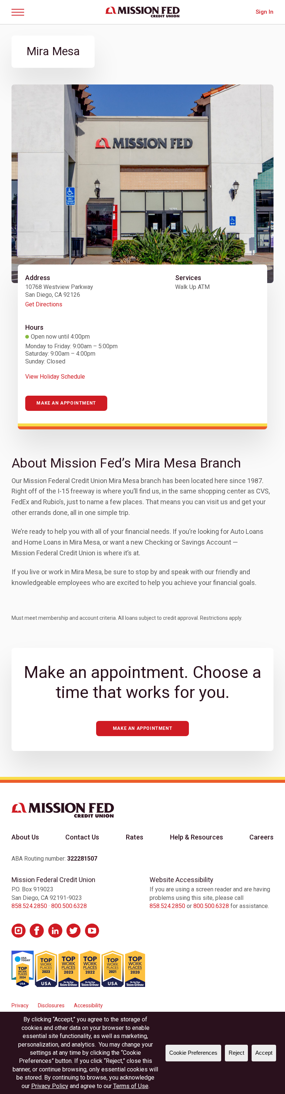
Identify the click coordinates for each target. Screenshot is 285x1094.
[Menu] (20, 12)
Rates (134, 837)
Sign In (264, 12)
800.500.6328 (69, 906)
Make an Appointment (66, 403)
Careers (261, 837)
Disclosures (51, 1005)
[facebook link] (37, 931)
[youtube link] (92, 931)
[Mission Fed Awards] (78, 969)
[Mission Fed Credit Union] (142, 12)
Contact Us (82, 837)
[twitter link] (73, 931)
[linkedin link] (55, 931)
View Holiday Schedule (55, 376)
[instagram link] (19, 931)
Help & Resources (196, 837)
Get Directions (43, 304)
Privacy (20, 1005)
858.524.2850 (29, 906)
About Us (25, 837)
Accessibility (88, 1005)
